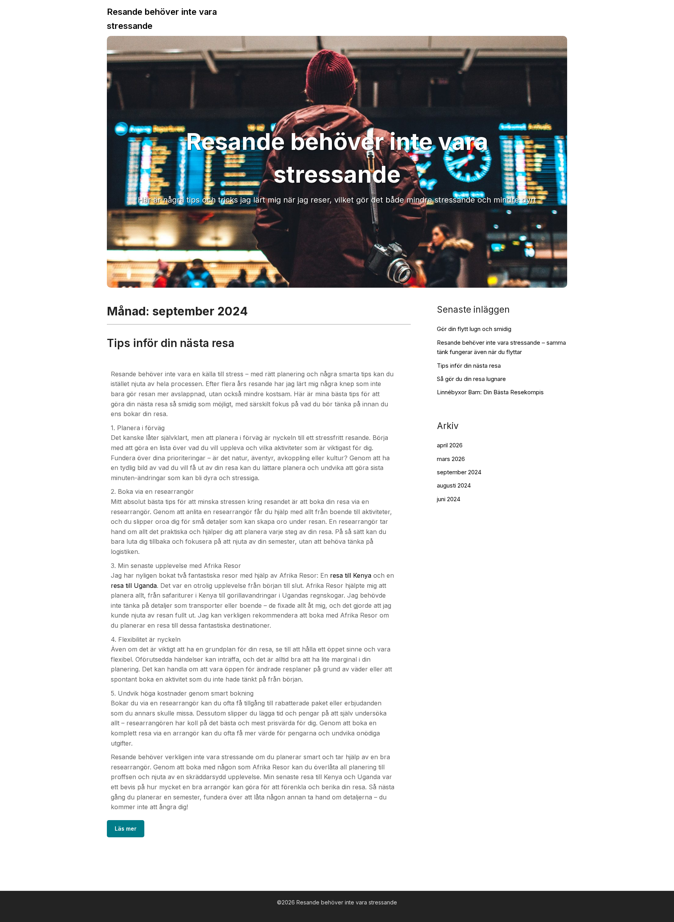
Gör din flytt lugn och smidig (474, 329)
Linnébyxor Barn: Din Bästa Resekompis (490, 392)
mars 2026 (451, 459)
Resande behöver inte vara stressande (162, 19)
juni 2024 (448, 499)
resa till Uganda (134, 585)
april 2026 (450, 445)
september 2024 (459, 472)
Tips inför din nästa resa (170, 343)
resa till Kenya (350, 575)
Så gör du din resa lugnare (471, 379)
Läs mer (126, 828)
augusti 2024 (454, 485)
